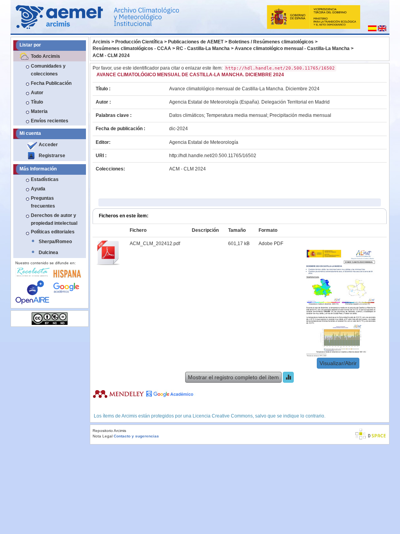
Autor (37, 92)
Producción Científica (139, 42)
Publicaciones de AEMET (195, 42)
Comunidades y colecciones (48, 70)
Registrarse (52, 155)
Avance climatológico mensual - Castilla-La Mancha (292, 48)
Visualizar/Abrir (338, 363)
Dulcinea (48, 252)
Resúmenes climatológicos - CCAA (132, 48)
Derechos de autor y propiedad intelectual (54, 219)
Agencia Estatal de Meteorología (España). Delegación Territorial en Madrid (249, 102)
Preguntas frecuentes (43, 202)
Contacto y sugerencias (136, 436)
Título (37, 102)
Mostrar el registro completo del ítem (233, 377)
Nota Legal (102, 436)
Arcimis (101, 42)
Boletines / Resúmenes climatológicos (271, 42)
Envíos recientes (49, 121)
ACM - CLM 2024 (111, 55)
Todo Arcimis (45, 56)
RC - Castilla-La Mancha (203, 48)
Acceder (48, 144)
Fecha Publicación (51, 83)
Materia (39, 111)
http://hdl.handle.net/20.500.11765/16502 (212, 155)
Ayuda (38, 189)
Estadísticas (45, 179)
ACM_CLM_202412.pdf (155, 243)
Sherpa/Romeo (55, 241)
